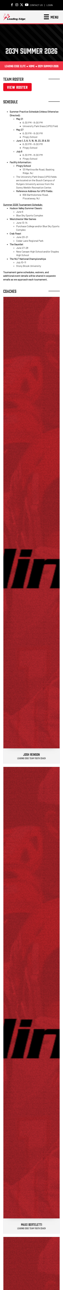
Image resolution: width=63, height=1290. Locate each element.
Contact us (36, 5)
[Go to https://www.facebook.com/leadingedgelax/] (12, 5)
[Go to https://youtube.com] (26, 5)
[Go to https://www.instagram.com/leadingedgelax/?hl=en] (16, 5)
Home (32, 66)
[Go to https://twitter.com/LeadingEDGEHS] (21, 5)
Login (50, 5)
